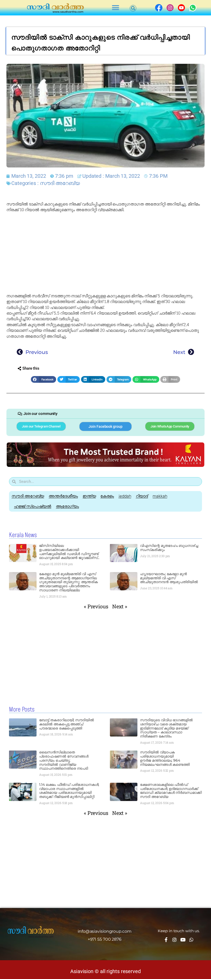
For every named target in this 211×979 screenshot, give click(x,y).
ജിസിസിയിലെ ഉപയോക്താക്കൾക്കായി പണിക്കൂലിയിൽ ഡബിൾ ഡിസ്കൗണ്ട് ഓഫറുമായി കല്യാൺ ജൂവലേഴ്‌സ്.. (69, 551)
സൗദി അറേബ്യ (60, 183)
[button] (115, 8)
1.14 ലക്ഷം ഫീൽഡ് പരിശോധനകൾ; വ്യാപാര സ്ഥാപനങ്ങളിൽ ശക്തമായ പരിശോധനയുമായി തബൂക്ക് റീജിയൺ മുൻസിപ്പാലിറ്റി (69, 790)
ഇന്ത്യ (89, 496)
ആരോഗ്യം (67, 506)
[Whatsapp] (191, 939)
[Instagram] (174, 939)
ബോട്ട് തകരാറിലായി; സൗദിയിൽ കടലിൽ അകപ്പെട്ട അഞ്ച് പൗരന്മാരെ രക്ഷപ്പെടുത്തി (66, 724)
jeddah (125, 496)
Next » (119, 606)
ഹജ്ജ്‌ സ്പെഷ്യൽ (32, 506)
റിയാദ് (142, 496)
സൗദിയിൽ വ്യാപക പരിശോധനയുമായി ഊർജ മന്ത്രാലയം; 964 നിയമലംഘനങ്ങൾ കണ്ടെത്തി (165, 758)
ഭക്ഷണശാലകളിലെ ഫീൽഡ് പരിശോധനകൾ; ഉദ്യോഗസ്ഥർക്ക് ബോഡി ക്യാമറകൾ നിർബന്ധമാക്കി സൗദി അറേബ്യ (170, 790)
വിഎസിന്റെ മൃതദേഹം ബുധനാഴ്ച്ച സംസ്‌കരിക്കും (169, 547)
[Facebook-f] (166, 939)
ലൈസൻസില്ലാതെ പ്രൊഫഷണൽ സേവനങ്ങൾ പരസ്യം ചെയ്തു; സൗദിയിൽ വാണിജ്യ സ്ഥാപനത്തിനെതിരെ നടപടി (64, 760)
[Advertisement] (105, 253)
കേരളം (107, 496)
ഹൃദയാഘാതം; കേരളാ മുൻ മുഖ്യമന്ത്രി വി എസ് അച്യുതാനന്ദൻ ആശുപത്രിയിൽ (169, 578)
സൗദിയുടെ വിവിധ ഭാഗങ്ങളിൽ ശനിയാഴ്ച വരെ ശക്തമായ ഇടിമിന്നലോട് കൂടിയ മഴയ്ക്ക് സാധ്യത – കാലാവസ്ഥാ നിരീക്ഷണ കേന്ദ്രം (166, 728)
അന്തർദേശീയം (63, 496)
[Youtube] (183, 939)
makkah (160, 496)
